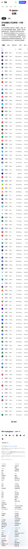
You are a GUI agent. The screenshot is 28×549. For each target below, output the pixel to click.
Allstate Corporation (11, 279)
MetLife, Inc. (11, 294)
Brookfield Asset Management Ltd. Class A (11, 217)
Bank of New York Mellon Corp (11, 166)
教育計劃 (17, 546)
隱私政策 (17, 517)
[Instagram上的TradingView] (13, 435)
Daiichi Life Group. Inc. (11, 382)
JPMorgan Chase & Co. (11, 56)
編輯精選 (3, 536)
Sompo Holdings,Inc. (11, 392)
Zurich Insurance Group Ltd (11, 162)
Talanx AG (11, 400)
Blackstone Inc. (11, 111)
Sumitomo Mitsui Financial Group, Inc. (11, 126)
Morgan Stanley (11, 74)
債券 (2, 473)
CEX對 (3, 477)
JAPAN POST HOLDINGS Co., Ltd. (11, 374)
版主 (2, 528)
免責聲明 (17, 515)
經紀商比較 (17, 478)
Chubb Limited (11, 151)
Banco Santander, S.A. (11, 96)
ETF (2, 472)
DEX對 (3, 478)
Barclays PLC (11, 206)
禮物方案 (17, 470)
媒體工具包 (17, 501)
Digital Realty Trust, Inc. (11, 254)
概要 (16, 475)
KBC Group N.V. (11, 283)
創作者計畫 (4, 524)
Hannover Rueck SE (11, 407)
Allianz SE (11, 100)
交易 (2, 532)
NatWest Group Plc (11, 239)
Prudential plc (11, 411)
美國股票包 (17, 488)
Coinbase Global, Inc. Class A (11, 334)
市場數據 (17, 469)
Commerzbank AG (11, 327)
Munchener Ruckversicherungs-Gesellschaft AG (11, 228)
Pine (2, 480)
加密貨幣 (3, 475)
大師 (2, 542)
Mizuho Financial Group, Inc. (11, 158)
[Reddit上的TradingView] (2, 439)
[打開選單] (2, 2)
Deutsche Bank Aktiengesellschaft (11, 246)
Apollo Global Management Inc (11, 221)
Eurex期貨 (17, 486)
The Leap (17, 480)
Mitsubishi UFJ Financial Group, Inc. (11, 85)
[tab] (3, 18)
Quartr (22, 456)
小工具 (16, 529)
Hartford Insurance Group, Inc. (11, 396)
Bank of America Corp (11, 67)
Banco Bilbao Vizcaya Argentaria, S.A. (11, 115)
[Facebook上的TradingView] (6, 435)
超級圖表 (3, 466)
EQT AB (11, 371)
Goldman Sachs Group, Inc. (11, 78)
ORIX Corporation (11, 385)
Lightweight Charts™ (20, 533)
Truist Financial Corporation (11, 286)
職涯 (16, 499)
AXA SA (11, 173)
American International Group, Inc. (11, 389)
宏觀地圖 (3, 507)
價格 (16, 467)
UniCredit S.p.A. (11, 129)
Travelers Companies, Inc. (11, 232)
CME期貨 (17, 485)
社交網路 (3, 520)
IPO (2, 497)
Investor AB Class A (11, 147)
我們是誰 (17, 493)
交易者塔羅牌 (18, 507)
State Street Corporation (11, 319)
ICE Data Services (11, 446)
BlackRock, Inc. (11, 107)
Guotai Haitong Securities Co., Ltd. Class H (11, 360)
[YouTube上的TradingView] (10, 435)
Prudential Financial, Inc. (11, 363)
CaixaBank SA (11, 169)
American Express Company (11, 89)
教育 (2, 534)
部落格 (16, 496)
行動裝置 (3, 513)
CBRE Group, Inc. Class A (11, 352)
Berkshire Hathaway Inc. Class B (11, 52)
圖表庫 (16, 531)
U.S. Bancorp (11, 195)
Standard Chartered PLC (11, 275)
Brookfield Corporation (11, 199)
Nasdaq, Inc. (11, 316)
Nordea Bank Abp (11, 257)
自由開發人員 (4, 544)
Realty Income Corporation (11, 297)
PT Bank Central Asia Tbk (11, 349)
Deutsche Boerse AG (11, 308)
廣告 (16, 541)
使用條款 (17, 513)
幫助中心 (17, 497)
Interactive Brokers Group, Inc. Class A (11, 122)
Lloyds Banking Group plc (11, 210)
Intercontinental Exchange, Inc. (11, 202)
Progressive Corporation (11, 155)
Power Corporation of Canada (11, 367)
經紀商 (16, 477)
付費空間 (3, 545)
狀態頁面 (17, 525)
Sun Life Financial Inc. (11, 356)
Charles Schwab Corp (11, 104)
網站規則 (3, 526)
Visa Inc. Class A (11, 60)
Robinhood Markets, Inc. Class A (11, 184)
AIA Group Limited (11, 177)
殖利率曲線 (4, 504)
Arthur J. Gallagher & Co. (11, 268)
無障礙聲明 (17, 520)
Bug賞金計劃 (18, 523)
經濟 (2, 493)
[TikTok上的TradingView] (24, 435)
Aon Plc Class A (11, 235)
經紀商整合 (17, 542)
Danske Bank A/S (11, 345)
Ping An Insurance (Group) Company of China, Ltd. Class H (11, 140)
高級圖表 (17, 534)
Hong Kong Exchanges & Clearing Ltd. (11, 265)
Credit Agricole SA (11, 272)
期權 (2, 505)
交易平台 (17, 536)
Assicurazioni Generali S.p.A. (11, 224)
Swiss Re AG (11, 338)
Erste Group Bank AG (11, 312)
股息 (2, 496)
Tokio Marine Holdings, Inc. (11, 213)
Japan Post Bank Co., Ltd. (11, 243)
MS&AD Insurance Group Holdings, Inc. (11, 341)
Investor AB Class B (11, 144)
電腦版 (3, 515)
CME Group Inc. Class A (11, 180)
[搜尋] (15, 2)
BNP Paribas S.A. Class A (11, 137)
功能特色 (17, 466)
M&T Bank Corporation (11, 414)
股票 (2, 470)
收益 (2, 494)
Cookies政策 (18, 518)
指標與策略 (4, 540)
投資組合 (3, 502)
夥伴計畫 (17, 544)
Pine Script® (4, 509)
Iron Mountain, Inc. (11, 403)
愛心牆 (3, 521)
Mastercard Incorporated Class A (11, 63)
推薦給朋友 (4, 523)
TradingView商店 (19, 505)
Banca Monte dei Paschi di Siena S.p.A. (11, 378)
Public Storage (11, 290)
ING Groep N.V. (11, 188)
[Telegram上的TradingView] (20, 435)
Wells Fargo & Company (11, 82)
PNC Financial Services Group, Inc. (11, 191)
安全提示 (17, 522)
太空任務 (17, 494)
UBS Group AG (11, 118)
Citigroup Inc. (11, 93)
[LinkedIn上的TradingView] (17, 435)
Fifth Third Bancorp (11, 323)
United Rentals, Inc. (11, 261)
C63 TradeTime (18, 509)
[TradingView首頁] (5, 2)
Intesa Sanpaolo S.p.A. (11, 133)
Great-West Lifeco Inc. (11, 301)
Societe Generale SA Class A (11, 305)
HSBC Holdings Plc (11, 71)
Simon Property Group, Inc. (11, 250)
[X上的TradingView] (2, 435)
